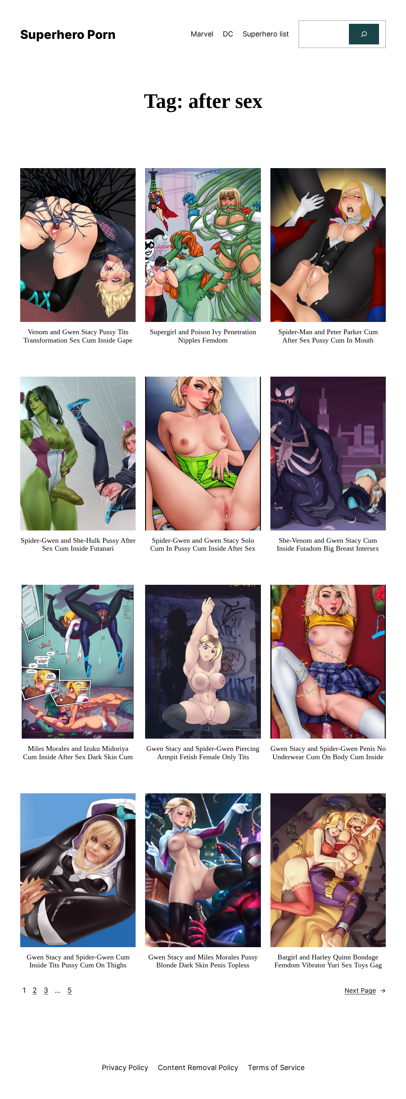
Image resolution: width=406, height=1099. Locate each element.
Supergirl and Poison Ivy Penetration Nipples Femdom (203, 336)
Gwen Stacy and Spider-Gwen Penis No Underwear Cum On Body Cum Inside (328, 753)
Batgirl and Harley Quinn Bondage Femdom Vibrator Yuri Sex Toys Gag (328, 961)
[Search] (364, 34)
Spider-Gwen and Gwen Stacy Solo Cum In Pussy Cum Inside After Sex (202, 544)
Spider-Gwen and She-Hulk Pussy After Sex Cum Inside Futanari (78, 544)
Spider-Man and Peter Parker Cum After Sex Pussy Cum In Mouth (328, 336)
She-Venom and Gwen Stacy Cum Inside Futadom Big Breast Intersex (328, 544)
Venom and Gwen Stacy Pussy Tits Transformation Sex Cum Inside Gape (77, 336)
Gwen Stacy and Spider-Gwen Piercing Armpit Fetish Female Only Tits (202, 753)
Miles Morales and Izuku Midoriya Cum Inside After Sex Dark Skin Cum (78, 753)
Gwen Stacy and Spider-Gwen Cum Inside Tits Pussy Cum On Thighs (78, 961)
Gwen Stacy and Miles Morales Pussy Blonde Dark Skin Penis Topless (203, 961)
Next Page (365, 990)
